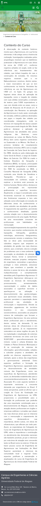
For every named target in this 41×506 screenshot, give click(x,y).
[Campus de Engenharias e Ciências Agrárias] (2, 8)
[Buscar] (38, 8)
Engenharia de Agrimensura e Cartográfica (20, 20)
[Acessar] (36, 12)
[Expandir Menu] (33, 8)
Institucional (34, 34)
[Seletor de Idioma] (38, 12)
